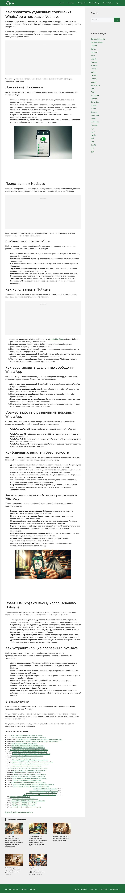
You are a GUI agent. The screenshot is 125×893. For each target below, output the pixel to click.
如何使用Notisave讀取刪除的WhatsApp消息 (23, 805)
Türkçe (93, 119)
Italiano (93, 72)
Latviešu (94, 75)
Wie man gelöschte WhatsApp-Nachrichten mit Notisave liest (28, 747)
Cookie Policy (107, 3)
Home (61, 3)
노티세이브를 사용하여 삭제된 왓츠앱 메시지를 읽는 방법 (26, 807)
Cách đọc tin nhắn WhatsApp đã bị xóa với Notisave (27, 780)
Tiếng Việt (95, 115)
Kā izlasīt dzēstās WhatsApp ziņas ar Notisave (24, 758)
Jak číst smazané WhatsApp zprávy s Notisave (24, 743)
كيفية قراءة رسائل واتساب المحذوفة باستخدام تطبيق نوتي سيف (41, 792)
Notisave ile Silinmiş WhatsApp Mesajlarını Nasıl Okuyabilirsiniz (28, 782)
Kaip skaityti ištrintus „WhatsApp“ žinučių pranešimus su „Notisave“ (30, 760)
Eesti (93, 56)
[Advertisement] (43, 58)
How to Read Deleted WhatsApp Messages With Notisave (27, 735)
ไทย (92, 142)
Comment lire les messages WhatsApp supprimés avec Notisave (29, 751)
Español (94, 62)
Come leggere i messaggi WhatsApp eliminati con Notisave (27, 756)
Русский (8, 812)
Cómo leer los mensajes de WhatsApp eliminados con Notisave (29, 737)
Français (94, 65)
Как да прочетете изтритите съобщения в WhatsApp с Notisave (31, 786)
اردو (92, 128)
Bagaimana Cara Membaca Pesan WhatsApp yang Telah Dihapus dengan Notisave (39, 739)
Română (94, 99)
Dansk (93, 49)
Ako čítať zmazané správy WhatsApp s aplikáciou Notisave (30, 774)
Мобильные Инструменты (23, 812)
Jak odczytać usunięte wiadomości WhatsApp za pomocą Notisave (29, 768)
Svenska (94, 112)
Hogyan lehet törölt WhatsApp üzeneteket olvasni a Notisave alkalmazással (32, 762)
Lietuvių (94, 79)
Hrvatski (94, 69)
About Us (70, 3)
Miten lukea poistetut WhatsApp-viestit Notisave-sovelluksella (28, 776)
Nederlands (95, 85)
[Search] (117, 20)
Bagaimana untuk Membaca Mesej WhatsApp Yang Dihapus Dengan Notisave (37, 741)
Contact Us (81, 3)
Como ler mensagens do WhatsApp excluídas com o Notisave (29, 770)
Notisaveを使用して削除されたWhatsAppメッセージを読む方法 (28, 801)
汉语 (92, 148)
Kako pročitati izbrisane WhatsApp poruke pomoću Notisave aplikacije (31, 753)
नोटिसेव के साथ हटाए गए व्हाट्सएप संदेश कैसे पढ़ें (20, 796)
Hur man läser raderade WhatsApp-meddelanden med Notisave (29, 778)
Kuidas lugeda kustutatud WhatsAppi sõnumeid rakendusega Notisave (29, 749)
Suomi (93, 109)
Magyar (94, 82)
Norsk (93, 89)
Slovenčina (95, 102)
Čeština (94, 46)
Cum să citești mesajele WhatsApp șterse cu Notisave (26, 772)
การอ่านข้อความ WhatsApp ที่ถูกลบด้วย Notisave (25, 798)
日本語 (93, 145)
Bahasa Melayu (97, 42)
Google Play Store (56, 339)
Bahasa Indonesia (98, 39)
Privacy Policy (94, 3)
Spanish (94, 105)
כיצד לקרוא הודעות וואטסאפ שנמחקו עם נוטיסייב (45, 788)
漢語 (92, 152)
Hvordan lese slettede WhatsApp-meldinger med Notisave (26, 766)
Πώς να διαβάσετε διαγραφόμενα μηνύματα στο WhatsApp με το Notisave (33, 784)
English (93, 59)
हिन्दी (92, 138)
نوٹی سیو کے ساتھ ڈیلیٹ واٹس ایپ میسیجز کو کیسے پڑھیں (43, 790)
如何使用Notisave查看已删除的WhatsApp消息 (24, 803)
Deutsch (94, 52)
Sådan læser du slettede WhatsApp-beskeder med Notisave (27, 745)
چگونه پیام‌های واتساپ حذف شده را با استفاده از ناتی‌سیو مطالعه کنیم (39, 794)
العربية (93, 132)
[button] (117, 3)
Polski (93, 92)
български (95, 122)
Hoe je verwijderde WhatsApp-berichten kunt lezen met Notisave (31, 764)
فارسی (93, 135)
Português (95, 95)
